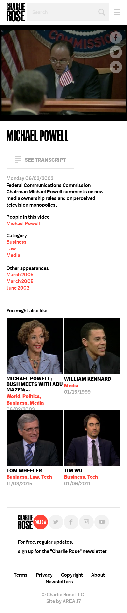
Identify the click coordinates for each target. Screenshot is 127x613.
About (98, 575)
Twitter (116, 52)
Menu (114, 12)
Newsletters (59, 581)
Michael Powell (23, 223)
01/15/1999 (87, 385)
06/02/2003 (35, 392)
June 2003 (18, 288)
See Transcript (45, 160)
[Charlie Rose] (25, 522)
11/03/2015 (29, 477)
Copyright (72, 575)
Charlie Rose (16, 12)
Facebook (116, 37)
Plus (116, 67)
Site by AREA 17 (63, 601)
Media (13, 255)
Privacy (44, 575)
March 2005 (20, 275)
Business (17, 242)
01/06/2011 (81, 477)
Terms (21, 575)
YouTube (101, 522)
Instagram (86, 522)
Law (11, 248)
